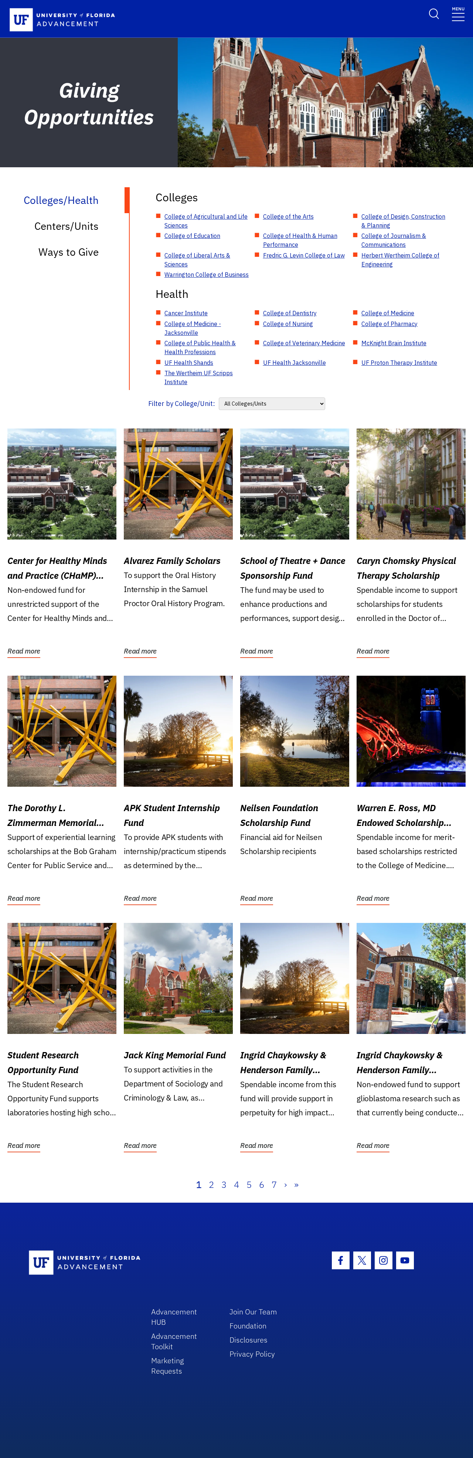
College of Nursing (288, 323)
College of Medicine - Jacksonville (192, 328)
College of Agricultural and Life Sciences (206, 221)
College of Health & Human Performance (300, 240)
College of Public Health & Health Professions (200, 347)
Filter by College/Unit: (181, 403)
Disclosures (248, 1340)
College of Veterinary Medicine (304, 343)
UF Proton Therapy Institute (399, 362)
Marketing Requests (167, 1365)
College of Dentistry (290, 313)
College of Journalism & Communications (393, 240)
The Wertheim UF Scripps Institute (198, 377)
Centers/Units (66, 226)
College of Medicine (387, 313)
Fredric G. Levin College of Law (304, 255)
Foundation (247, 1326)
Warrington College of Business (206, 274)
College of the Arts (288, 216)
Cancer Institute (186, 313)
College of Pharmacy (389, 323)
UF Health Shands (188, 362)
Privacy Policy (252, 1354)
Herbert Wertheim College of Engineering (400, 260)
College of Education (192, 235)
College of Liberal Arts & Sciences (197, 260)
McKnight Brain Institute (393, 343)
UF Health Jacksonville (294, 362)
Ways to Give (68, 252)
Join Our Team (253, 1312)
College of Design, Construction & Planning (403, 221)
